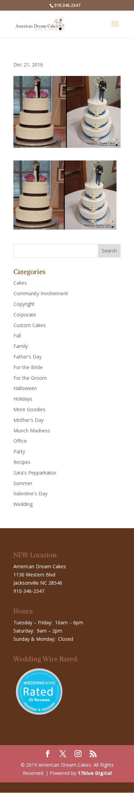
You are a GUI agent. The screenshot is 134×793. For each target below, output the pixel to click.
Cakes (20, 283)
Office (20, 441)
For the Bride (28, 367)
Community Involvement (40, 293)
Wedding (23, 504)
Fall (17, 335)
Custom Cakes (29, 325)
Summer (22, 483)
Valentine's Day (30, 493)
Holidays (22, 398)
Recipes (22, 462)
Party (19, 451)
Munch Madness (31, 430)
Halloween (25, 388)
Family (20, 346)
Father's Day (27, 356)
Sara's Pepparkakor (34, 472)
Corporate (24, 314)
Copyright (24, 304)
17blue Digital (95, 773)
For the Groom (30, 378)
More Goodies (29, 409)
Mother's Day (28, 420)
